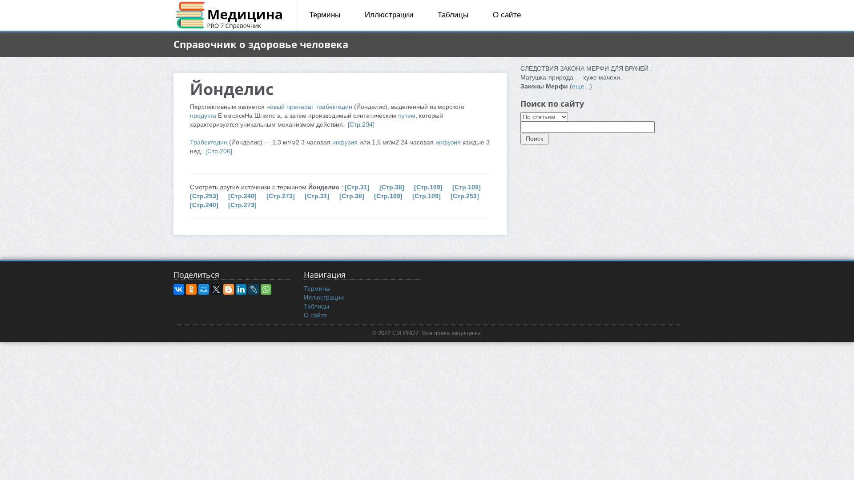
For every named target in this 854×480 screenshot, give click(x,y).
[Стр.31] (357, 187)
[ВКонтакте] (178, 289)
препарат (300, 106)
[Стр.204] (361, 124)
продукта (203, 115)
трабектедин (334, 106)
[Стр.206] (218, 151)
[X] (216, 289)
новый (275, 106)
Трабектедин (208, 142)
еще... (581, 86)
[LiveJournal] (253, 289)
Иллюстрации (389, 15)
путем (406, 115)
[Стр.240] (242, 196)
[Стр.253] (204, 196)
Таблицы (453, 15)
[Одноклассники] (191, 289)
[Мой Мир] (203, 289)
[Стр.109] (428, 187)
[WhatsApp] (266, 289)
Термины (324, 15)
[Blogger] (228, 289)
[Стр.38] (391, 187)
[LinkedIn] (241, 289)
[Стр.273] (280, 196)
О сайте (507, 15)
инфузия (345, 142)
